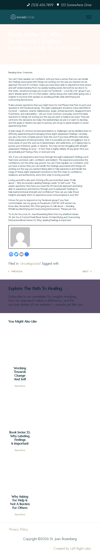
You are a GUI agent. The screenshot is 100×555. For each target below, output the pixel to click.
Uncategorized (30, 263)
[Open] (89, 16)
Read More (20, 386)
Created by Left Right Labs (72, 548)
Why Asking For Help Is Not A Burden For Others (20, 502)
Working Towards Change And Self (20, 373)
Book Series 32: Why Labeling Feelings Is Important (19, 437)
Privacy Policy (18, 529)
